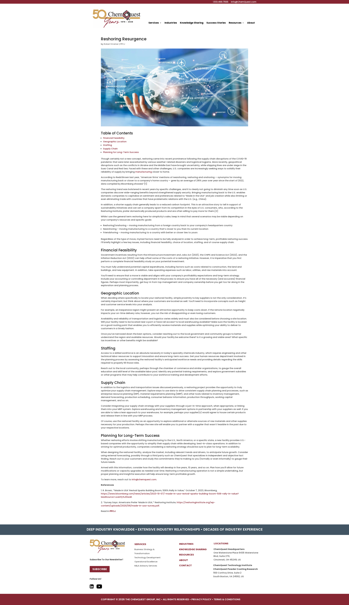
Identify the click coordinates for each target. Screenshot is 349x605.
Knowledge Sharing (191, 22)
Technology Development (147, 557)
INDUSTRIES (186, 544)
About (251, 22)
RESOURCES (186, 554)
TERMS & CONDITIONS (227, 599)
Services (153, 22)
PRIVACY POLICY (201, 599)
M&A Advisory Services (145, 565)
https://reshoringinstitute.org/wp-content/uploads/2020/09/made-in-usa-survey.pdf (158, 504)
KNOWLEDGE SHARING (193, 549)
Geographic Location (115, 141)
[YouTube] (99, 585)
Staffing (107, 145)
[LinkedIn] (92, 585)
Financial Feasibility (113, 138)
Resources (235, 22)
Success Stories (216, 22)
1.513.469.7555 (220, 1)
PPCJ (122, 44)
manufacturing (143, 171)
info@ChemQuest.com (243, 1)
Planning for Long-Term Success (121, 152)
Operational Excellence (145, 561)
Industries (171, 22)
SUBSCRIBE (99, 569)
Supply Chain (110, 148)
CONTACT (185, 565)
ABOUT (183, 560)
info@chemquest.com (144, 479)
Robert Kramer (111, 44)
